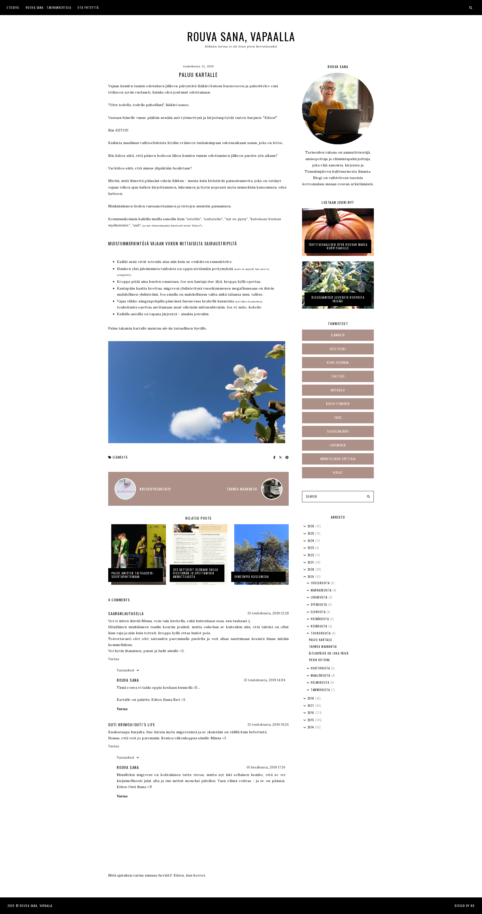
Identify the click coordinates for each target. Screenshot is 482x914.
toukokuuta (321, 633)
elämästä (120, 457)
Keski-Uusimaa (338, 362)
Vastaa (113, 659)
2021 (311, 562)
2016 (312, 713)
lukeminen (338, 445)
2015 (311, 720)
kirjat (338, 473)
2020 (312, 569)
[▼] (305, 576)
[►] (305, 526)
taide (338, 418)
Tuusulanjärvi (338, 431)
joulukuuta (321, 583)
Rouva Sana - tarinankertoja (48, 8)
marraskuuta (322, 590)
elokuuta (319, 612)
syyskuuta (319, 605)
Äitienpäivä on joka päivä (329, 653)
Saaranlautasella (126, 613)
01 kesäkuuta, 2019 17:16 (266, 767)
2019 (312, 577)
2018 (312, 698)
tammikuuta (321, 690)
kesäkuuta (319, 626)
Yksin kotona (319, 660)
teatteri (338, 376)
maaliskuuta (321, 675)
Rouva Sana (128, 680)
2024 (312, 541)
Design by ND (464, 906)
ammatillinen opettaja (338, 459)
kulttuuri (338, 349)
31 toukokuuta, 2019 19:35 (268, 724)
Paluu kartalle (320, 640)
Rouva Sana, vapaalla (241, 36)
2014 (311, 727)
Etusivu (13, 8)
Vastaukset (126, 670)
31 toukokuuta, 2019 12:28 (268, 613)
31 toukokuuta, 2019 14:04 (264, 680)
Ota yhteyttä (88, 8)
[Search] (368, 496)
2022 (312, 555)
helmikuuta (320, 682)
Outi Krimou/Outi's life (131, 724)
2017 (312, 706)
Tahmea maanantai (323, 647)
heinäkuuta (320, 619)
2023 (312, 548)
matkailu (338, 390)
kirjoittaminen (338, 404)
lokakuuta (320, 597)
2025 (312, 533)
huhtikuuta (321, 668)
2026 (312, 526)
